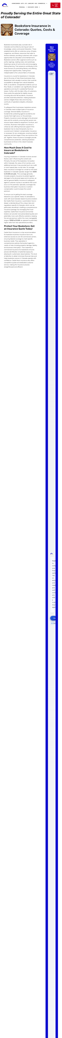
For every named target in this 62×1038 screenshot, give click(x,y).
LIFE (26, 3)
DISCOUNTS (31, 7)
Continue (55, 618)
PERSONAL (22, 7)
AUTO (22, 3)
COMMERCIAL (41, 3)
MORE (36, 7)
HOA (36, 3)
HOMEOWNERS (16, 3)
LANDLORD (31, 3)
